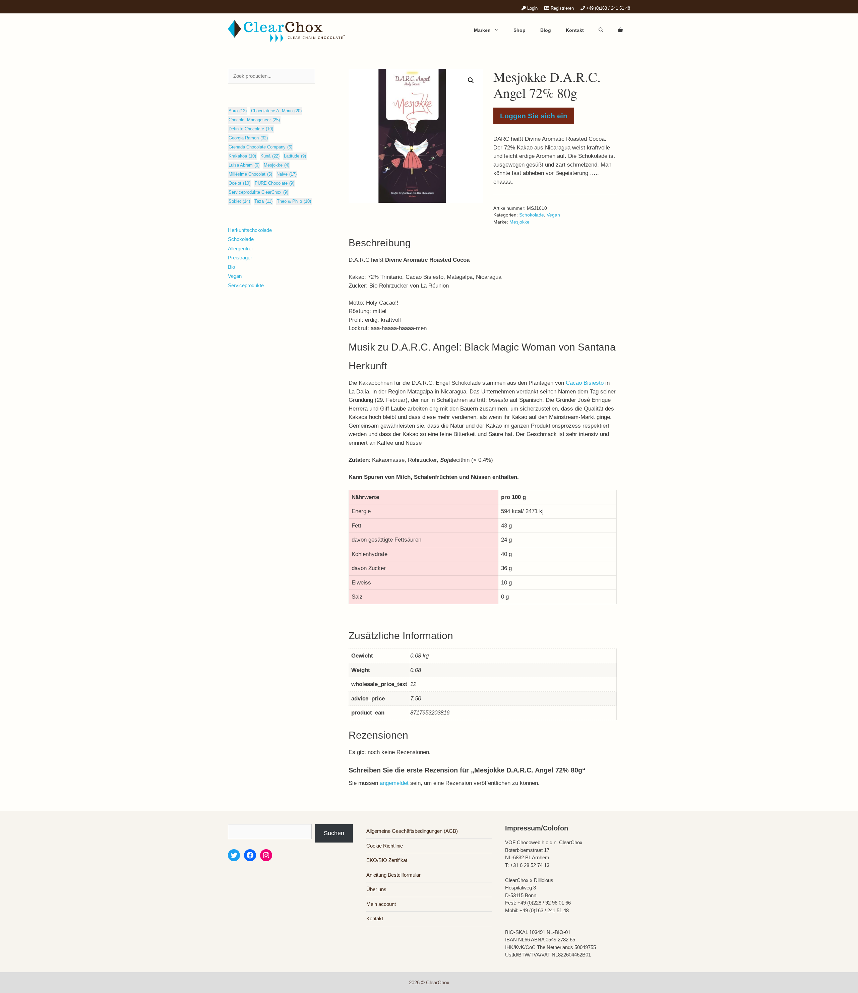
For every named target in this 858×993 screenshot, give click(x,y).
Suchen (334, 833)
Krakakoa (242, 156)
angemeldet (394, 783)
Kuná (270, 156)
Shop (519, 30)
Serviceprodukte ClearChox (258, 192)
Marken (482, 30)
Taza (263, 201)
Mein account (381, 904)
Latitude (295, 156)
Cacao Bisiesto (585, 383)
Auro (238, 110)
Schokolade (531, 215)
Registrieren (561, 8)
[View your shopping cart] (620, 30)
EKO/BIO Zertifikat (386, 860)
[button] (471, 80)
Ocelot (239, 183)
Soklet (239, 201)
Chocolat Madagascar (254, 119)
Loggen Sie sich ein (533, 116)
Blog (545, 30)
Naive (287, 174)
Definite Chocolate (251, 128)
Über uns (376, 889)
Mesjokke (519, 222)
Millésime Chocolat (250, 174)
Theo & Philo (294, 201)
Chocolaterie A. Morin (276, 110)
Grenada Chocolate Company (260, 146)
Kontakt (575, 30)
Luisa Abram (244, 165)
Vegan (553, 215)
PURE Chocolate (274, 183)
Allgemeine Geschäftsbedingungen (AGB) (412, 831)
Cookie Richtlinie (384, 846)
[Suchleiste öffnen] (601, 30)
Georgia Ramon (248, 137)
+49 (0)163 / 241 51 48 (607, 8)
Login (532, 8)
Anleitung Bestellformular (393, 875)
